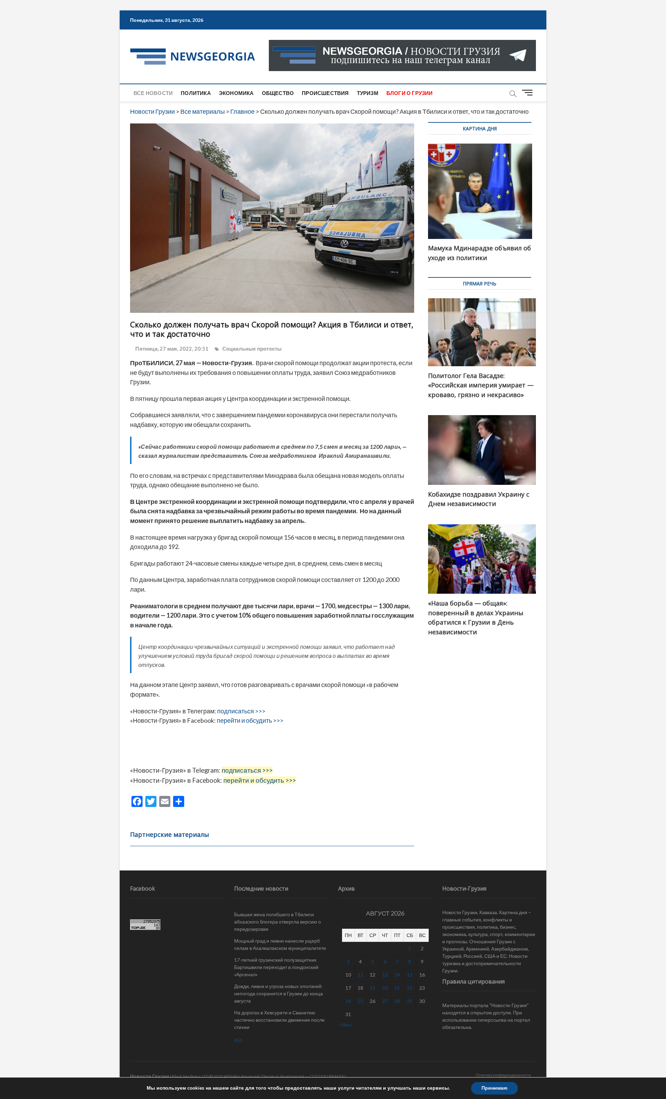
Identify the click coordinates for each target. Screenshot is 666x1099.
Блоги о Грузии (409, 93)
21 (397, 988)
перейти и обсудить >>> (250, 720)
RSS (238, 1040)
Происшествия (325, 93)
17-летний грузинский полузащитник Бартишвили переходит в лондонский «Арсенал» (276, 967)
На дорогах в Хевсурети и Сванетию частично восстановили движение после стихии (279, 1020)
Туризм (367, 93)
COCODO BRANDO (327, 1076)
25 (360, 1001)
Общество (278, 93)
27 (385, 1001)
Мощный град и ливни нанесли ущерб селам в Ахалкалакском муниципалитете (280, 944)
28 (397, 1001)
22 (409, 988)
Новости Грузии (149, 1076)
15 (409, 975)
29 (409, 1001)
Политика (196, 93)
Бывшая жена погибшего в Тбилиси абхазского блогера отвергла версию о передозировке (277, 921)
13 (385, 975)
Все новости (153, 93)
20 (385, 988)
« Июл (344, 1025)
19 (372, 988)
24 (348, 1001)
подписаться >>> (241, 711)
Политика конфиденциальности (503, 1075)
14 (397, 975)
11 (360, 975)
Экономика (236, 93)
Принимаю (494, 1088)
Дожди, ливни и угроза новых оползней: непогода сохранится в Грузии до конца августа (278, 993)
